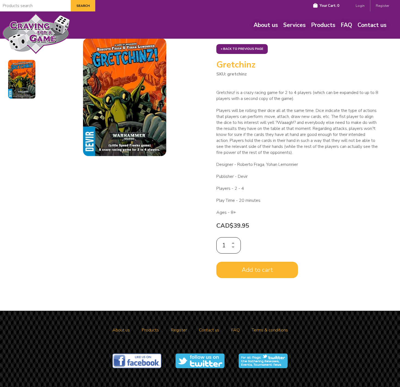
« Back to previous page (242, 49)
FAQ (346, 25)
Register (382, 5)
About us (266, 25)
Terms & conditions (270, 330)
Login (360, 5)
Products (323, 25)
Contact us (372, 25)
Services (294, 25)
